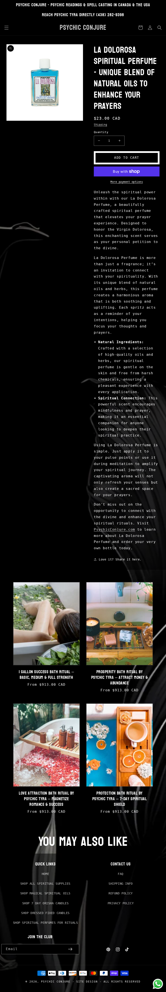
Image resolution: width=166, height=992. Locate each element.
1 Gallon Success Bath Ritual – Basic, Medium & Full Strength (46, 674)
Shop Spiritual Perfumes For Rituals (45, 922)
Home (45, 874)
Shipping (100, 124)
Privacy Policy (121, 903)
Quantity (101, 132)
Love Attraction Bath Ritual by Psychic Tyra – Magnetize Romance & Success (46, 798)
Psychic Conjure (55, 981)
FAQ (120, 874)
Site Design (87, 981)
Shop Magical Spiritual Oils (45, 893)
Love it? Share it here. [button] (120, 559)
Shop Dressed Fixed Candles (45, 913)
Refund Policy (121, 893)
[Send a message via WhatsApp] (158, 984)
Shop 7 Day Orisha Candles (45, 903)
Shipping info (121, 883)
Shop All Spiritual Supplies (45, 883)
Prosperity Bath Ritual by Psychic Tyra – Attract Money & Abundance (119, 677)
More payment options (126, 181)
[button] (6, 27)
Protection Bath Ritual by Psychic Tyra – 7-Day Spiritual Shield (119, 798)
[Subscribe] (70, 949)
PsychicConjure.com (114, 529)
